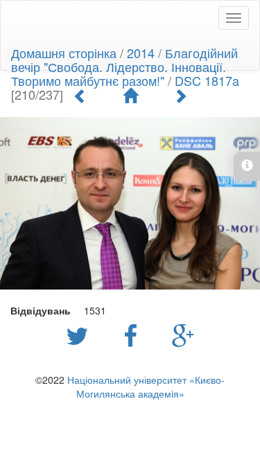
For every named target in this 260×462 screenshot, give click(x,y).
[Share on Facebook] (134, 334)
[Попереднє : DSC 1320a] (80, 96)
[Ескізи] (130, 96)
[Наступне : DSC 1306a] (180, 96)
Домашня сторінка (63, 53)
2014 (141, 53)
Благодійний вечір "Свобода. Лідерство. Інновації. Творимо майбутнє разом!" (124, 66)
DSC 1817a (207, 80)
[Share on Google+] (183, 334)
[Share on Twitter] (81, 334)
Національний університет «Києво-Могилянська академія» (146, 386)
